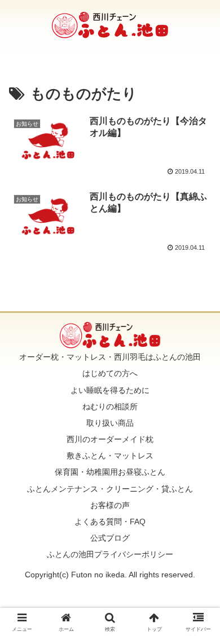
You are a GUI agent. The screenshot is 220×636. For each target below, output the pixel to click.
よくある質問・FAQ (110, 521)
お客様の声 (110, 505)
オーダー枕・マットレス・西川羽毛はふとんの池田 (110, 356)
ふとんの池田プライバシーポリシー (110, 554)
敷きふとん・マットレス (110, 455)
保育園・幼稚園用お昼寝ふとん (110, 471)
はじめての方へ (110, 373)
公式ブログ (110, 537)
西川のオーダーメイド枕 (110, 439)
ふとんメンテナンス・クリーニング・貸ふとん (110, 488)
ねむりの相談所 (110, 406)
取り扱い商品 (110, 422)
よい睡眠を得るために (110, 390)
